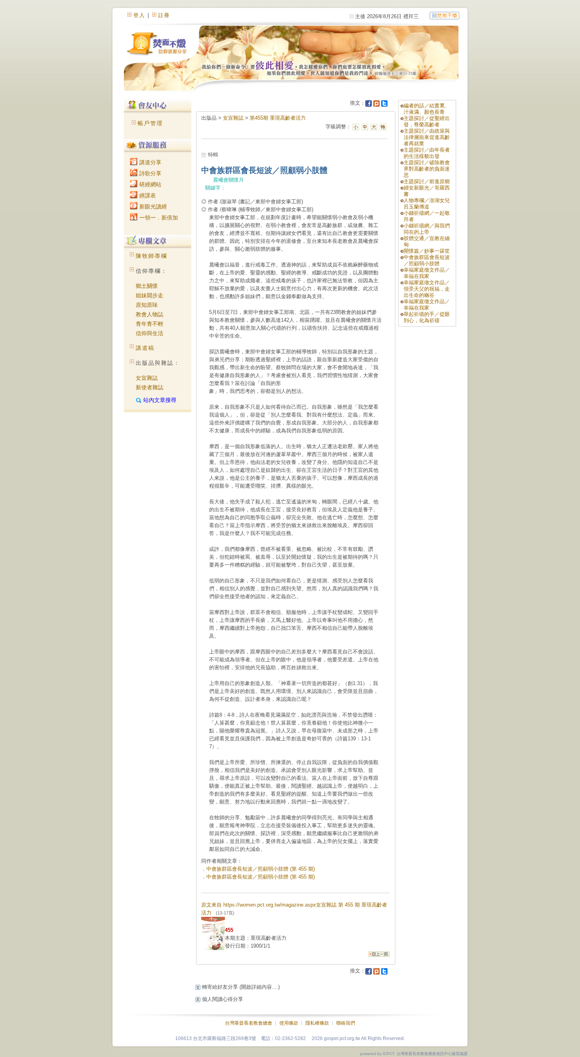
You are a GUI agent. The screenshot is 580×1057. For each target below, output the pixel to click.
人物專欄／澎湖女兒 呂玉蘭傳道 (427, 203)
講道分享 (149, 162)
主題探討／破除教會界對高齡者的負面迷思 (427, 169)
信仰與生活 (149, 333)
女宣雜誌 (147, 378)
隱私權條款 (317, 1023)
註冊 (164, 15)
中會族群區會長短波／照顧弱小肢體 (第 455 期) (260, 869)
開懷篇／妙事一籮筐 (427, 251)
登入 (139, 15)
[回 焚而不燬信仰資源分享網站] (444, 15)
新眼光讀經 (152, 206)
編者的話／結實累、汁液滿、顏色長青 (427, 109)
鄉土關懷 (147, 286)
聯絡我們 (345, 1023)
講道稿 (145, 348)
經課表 (147, 195)
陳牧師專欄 (151, 256)
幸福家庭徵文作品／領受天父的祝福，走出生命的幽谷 (427, 289)
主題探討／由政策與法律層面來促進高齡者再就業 (427, 137)
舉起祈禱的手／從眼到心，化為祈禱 (427, 317)
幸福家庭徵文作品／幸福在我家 (427, 273)
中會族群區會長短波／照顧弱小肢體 (427, 260)
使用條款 (288, 1023)
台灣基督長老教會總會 (248, 1023)
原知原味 (147, 305)
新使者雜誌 (149, 387)
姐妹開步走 (149, 295)
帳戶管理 (150, 123)
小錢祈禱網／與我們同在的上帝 (427, 229)
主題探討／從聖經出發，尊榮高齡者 (427, 121)
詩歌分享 (149, 173)
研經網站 (149, 184)
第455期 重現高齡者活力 (278, 118)
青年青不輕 (149, 324)
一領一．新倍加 (158, 217)
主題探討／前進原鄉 (427, 181)
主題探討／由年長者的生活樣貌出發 (427, 153)
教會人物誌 (149, 314)
